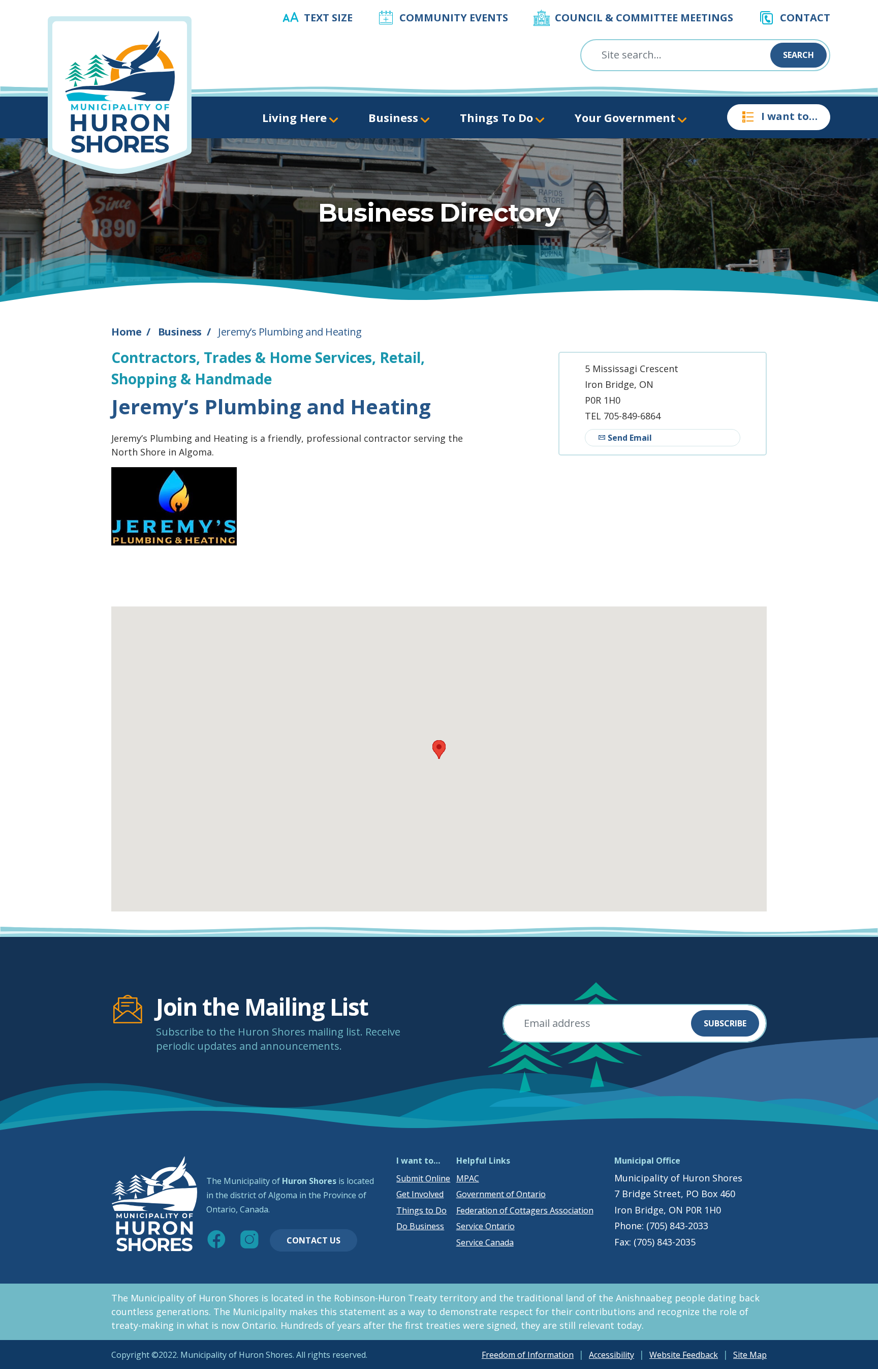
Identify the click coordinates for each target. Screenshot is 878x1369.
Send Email (629, 437)
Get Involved (420, 1194)
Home (126, 332)
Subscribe (725, 1023)
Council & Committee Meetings (644, 17)
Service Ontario (485, 1226)
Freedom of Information (528, 1354)
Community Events (453, 17)
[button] (439, 749)
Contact (805, 17)
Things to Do (421, 1210)
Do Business (420, 1226)
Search (798, 54)
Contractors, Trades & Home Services (241, 357)
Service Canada (485, 1242)
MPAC (467, 1178)
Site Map (750, 1354)
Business (180, 332)
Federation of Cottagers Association (524, 1210)
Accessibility (611, 1354)
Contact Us (313, 1240)
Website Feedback (683, 1354)
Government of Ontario (501, 1194)
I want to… (789, 116)
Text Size (328, 17)
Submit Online (423, 1178)
